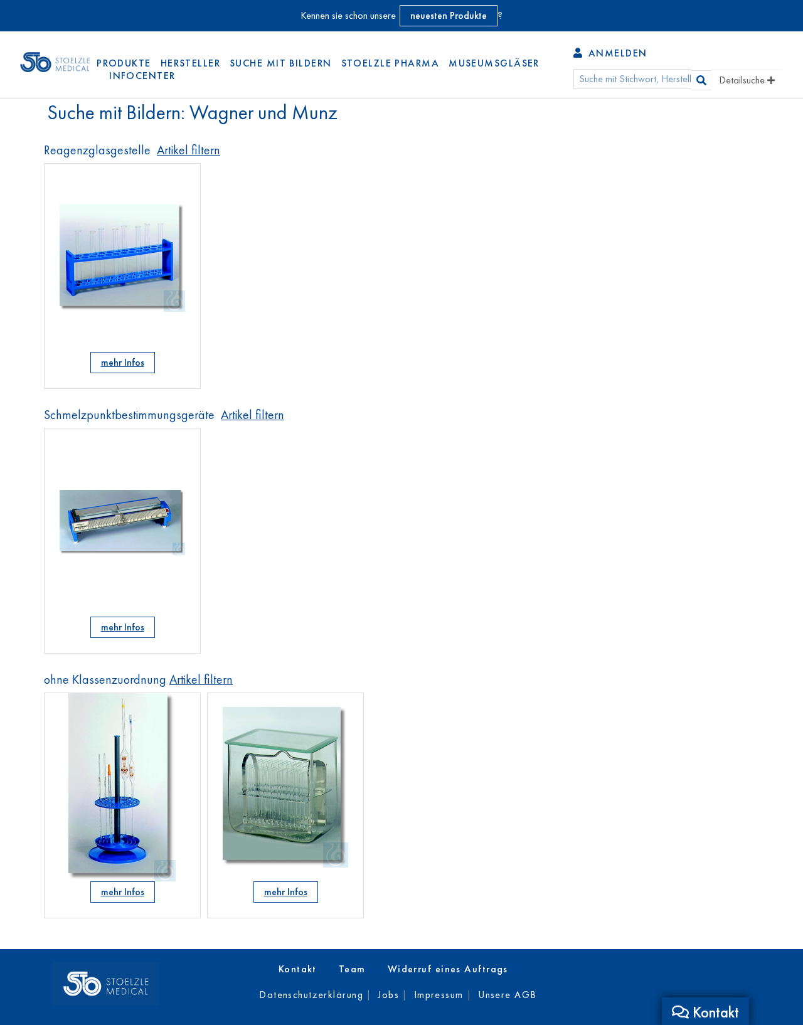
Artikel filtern (188, 149)
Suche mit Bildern (280, 63)
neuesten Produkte (448, 15)
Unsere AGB (507, 995)
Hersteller (190, 63)
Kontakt (298, 969)
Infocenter (142, 76)
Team (352, 969)
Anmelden (616, 53)
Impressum (439, 995)
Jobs (388, 995)
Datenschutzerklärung (311, 995)
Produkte (124, 63)
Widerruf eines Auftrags (448, 969)
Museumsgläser (494, 63)
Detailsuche (743, 80)
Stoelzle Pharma (390, 63)
